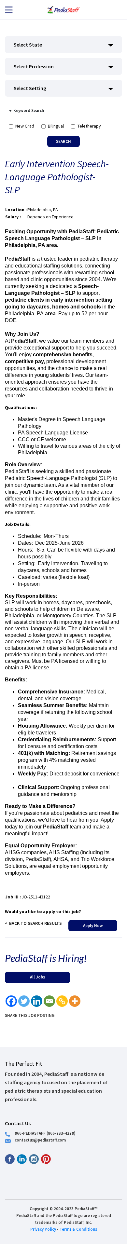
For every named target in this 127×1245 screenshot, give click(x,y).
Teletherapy (89, 126)
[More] (74, 1001)
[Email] (49, 1001)
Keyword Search (28, 110)
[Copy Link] (62, 1001)
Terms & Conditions (78, 1229)
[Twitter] (24, 1001)
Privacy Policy (43, 1229)
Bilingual (56, 126)
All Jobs (37, 976)
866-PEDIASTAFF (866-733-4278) (45, 1133)
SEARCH (63, 141)
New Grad (24, 126)
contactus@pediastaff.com (40, 1139)
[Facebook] (11, 1001)
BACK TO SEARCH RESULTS (35, 923)
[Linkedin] (36, 1001)
